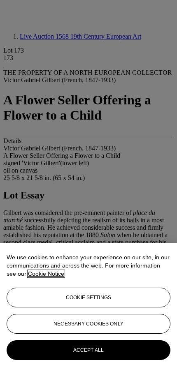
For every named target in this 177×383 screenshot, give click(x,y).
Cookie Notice (46, 273)
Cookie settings (88, 297)
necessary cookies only (88, 324)
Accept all (88, 350)
